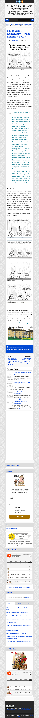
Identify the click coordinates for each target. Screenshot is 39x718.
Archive (28, 603)
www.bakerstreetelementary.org (18, 323)
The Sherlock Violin (11, 622)
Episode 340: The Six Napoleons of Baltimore (18, 616)
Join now (20, 517)
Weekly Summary (20, 510)
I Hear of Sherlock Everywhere (19, 8)
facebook (17, 1)
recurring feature (25, 349)
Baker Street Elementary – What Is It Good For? (18, 619)
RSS (22, 1)
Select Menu (7, 20)
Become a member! (11, 528)
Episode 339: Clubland (12, 630)
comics (14, 349)
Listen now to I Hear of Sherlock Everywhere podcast (19, 544)
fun (19, 349)
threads (19, 1)
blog (10, 349)
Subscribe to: (13, 505)
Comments (19, 603)
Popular (10, 603)
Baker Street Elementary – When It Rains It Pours (18, 33)
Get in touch (28, 597)
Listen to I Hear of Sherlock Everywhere (19, 587)
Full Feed (17, 507)
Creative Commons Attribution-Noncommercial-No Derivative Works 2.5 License (18, 710)
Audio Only (18, 512)
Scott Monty (15, 40)
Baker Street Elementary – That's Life (16, 633)
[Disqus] (19, 435)
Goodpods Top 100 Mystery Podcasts (19, 541)
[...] (19, 379)
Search (32, 20)
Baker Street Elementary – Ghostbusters (17, 612)
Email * (12, 498)
